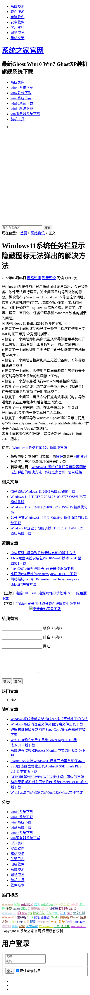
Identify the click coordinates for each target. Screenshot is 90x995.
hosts (20, 921)
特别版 (63, 908)
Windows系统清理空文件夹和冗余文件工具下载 (46, 724)
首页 (23, 233)
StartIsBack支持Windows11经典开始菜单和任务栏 (47, 761)
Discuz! (74, 917)
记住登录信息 (30, 971)
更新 (49, 448)
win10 (72, 908)
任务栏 (34, 448)
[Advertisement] (45, 177)
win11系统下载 (21, 108)
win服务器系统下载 (25, 114)
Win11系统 (58, 921)
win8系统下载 (20, 98)
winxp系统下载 (21, 87)
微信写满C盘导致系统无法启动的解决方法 (43, 553)
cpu (30, 913)
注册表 (65, 926)
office (16, 908)
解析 (17, 904)
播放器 (6, 926)
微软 (9, 908)
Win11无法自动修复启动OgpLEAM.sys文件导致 (46, 792)
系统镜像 (34, 908)
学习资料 (17, 27)
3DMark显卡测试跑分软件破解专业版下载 (48, 604)
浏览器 (53, 908)
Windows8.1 (78, 926)
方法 (49, 913)
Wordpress (43, 921)
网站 (24, 908)
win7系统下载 (20, 93)
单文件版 (79, 913)
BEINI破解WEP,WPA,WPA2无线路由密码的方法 (47, 777)
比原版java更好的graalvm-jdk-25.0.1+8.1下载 (43, 574)
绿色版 (64, 917)
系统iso (22, 913)
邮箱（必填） (53, 637)
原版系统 (32, 926)
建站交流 (17, 38)
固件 (56, 913)
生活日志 (17, 859)
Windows (7, 904)
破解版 (21, 917)
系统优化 (27, 904)
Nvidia (55, 917)
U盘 (26, 921)
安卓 (22, 926)
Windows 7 (46, 926)
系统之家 (17, 82)
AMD (44, 908)
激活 (37, 917)
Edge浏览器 (62, 904)
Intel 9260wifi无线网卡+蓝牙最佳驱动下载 (42, 569)
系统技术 (17, 6)
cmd (69, 913)
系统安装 (47, 904)
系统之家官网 (23, 50)
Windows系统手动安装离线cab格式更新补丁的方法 (49, 719)
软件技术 (17, 12)
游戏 (69, 921)
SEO (30, 917)
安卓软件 (17, 22)
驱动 (33, 921)
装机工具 (17, 119)
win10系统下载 (21, 103)
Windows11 (20, 448)
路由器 (45, 917)
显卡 (37, 904)
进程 (57, 926)
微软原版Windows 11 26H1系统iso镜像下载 (42, 491)
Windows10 (9, 913)
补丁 (63, 913)
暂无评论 (49, 278)
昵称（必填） (53, 628)
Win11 (74, 904)
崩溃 (42, 448)
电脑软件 (17, 17)
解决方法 (60, 448)
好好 (59, 456)
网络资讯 (17, 33)
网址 (46, 646)
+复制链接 (73, 472)
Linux (12, 921)
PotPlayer (79, 921)
